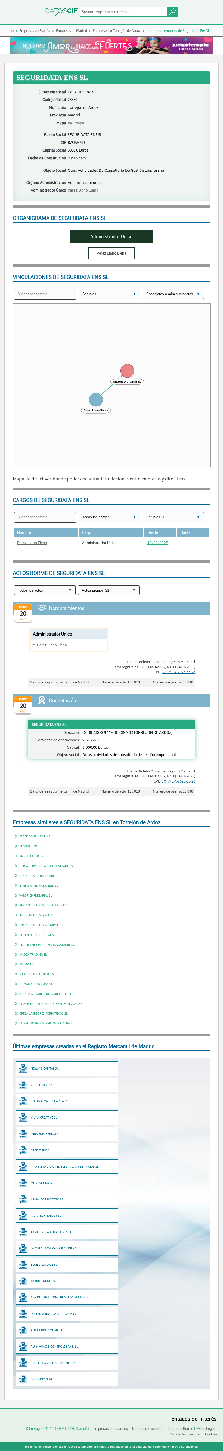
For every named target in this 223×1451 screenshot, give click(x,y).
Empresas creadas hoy (110, 1428)
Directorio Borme (180, 1428)
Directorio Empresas (147, 1428)
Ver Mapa (76, 122)
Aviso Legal (206, 1428)
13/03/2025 (157, 542)
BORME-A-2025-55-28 (178, 672)
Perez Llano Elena (83, 190)
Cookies (211, 1434)
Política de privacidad (185, 1434)
